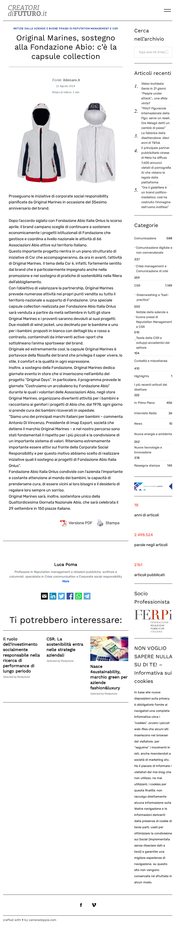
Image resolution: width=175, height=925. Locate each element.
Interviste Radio (145, 413)
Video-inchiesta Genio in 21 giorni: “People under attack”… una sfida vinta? (154, 93)
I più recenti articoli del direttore (150, 387)
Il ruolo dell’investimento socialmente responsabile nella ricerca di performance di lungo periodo (21, 655)
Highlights (141, 376)
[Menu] (167, 10)
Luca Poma (65, 564)
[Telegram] (87, 598)
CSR (137, 285)
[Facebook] (70, 598)
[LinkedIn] (53, 598)
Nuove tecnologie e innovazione (148, 450)
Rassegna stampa (147, 465)
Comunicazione (145, 238)
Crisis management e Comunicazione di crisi (152, 268)
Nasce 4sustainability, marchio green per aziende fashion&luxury (109, 677)
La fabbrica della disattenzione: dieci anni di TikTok (155, 138)
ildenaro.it (71, 80)
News (138, 423)
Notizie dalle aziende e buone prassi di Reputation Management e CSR (65, 28)
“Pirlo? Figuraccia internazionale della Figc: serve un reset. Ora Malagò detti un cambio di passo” (155, 118)
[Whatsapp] (78, 598)
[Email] (44, 598)
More (65, 581)
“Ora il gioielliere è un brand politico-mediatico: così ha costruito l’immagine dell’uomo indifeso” (156, 197)
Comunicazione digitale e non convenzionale (154, 250)
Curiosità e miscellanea (150, 361)
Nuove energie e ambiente (153, 434)
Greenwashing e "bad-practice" (153, 297)
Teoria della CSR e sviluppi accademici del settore (153, 343)
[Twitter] (61, 598)
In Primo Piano (144, 403)
